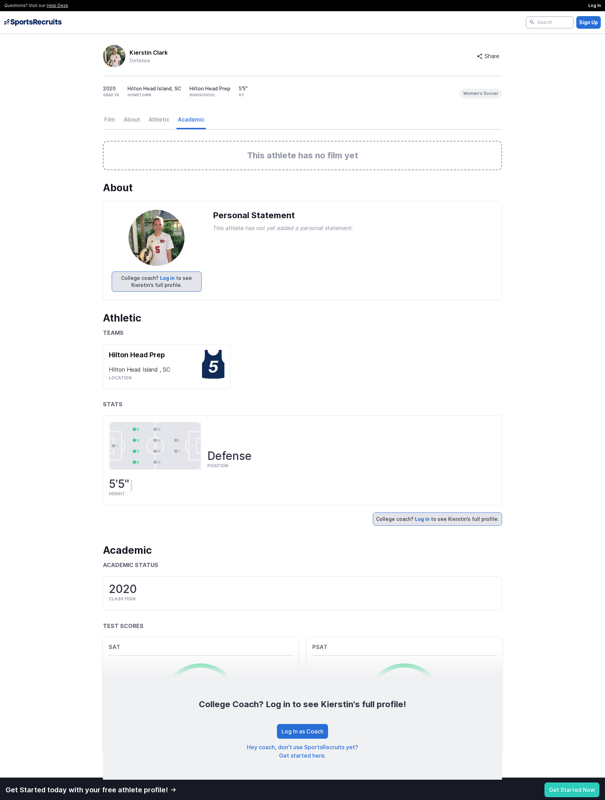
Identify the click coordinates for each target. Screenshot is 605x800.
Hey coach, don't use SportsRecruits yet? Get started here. (302, 751)
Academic (191, 119)
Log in (167, 278)
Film (109, 119)
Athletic (158, 119)
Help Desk (57, 5)
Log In (594, 5)
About (132, 119)
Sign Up (588, 22)
